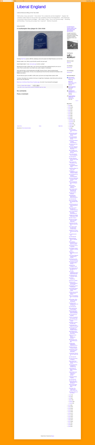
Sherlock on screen (71, 78)
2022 (69, 112)
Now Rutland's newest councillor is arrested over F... (73, 249)
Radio (45, 87)
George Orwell (27, 87)
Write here (69, 62)
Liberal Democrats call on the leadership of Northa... (73, 205)
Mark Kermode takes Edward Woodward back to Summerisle (73, 311)
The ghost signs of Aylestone (72, 193)
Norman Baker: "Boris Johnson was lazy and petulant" (73, 300)
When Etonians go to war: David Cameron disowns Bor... (73, 332)
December (71, 120)
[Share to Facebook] (37, 85)
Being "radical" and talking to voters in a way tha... (73, 362)
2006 (69, 423)
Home (40, 126)
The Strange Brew (72, 86)
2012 (69, 413)
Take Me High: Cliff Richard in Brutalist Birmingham (73, 381)
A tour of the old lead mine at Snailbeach (73, 155)
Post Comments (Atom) (26, 128)
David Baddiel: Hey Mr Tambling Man (73, 286)
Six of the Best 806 (72, 199)
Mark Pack (23, 58)
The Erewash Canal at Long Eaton (73, 246)
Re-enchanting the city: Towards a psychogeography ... (73, 175)
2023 (69, 110)
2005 (69, 424)
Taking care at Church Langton (73, 320)
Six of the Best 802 (72, 379)
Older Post (60, 126)
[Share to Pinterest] (38, 85)
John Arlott (32, 87)
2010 (69, 416)
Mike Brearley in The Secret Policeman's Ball (73, 340)
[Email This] (33, 85)
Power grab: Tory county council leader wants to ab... (73, 389)
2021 (69, 113)
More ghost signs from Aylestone (73, 145)
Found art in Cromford (73, 280)
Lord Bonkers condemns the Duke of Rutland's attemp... (73, 171)
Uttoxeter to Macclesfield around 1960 (73, 252)
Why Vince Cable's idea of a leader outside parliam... (73, 179)
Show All (77, 100)
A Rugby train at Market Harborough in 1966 (73, 216)
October (70, 123)
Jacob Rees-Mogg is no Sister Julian (73, 169)
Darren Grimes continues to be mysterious (72, 186)
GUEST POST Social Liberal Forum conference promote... (73, 374)
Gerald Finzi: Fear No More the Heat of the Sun (73, 224)
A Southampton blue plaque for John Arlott (73, 326)
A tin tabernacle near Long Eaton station (73, 276)
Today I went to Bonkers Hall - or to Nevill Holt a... (73, 296)
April (70, 398)
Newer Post (19, 126)
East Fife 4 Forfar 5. (72, 217)
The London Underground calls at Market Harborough (73, 272)
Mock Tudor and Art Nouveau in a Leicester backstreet (73, 208)
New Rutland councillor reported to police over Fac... (73, 262)
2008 (69, 419)
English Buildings (71, 96)
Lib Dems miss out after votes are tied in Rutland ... (73, 293)
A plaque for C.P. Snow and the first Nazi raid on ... (73, 231)
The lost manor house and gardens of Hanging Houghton (73, 328)
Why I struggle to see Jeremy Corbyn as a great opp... (73, 151)
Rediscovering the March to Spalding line (73, 239)
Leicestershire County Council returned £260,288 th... (73, 350)
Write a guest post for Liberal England (73, 309)
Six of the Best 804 (72, 306)
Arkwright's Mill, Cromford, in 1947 (73, 266)
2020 (69, 115)
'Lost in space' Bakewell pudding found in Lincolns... (73, 256)
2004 (69, 426)
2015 (69, 408)
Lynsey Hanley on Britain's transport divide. (73, 369)
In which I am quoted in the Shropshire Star (73, 318)
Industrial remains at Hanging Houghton (73, 347)
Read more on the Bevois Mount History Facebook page (28, 82)
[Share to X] (36, 85)
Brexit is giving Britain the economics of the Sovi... (73, 201)
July (70, 128)
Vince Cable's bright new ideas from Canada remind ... (73, 227)
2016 (69, 406)
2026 (69, 105)
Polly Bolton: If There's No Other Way (73, 323)
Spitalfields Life (71, 90)
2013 (69, 411)
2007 (69, 421)
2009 (69, 418)
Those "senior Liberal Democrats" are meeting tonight (73, 190)
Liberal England (31, 6)
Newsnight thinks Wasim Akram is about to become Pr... (73, 196)
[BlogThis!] (34, 85)
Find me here (69, 67)
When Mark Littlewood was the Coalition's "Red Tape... (73, 147)
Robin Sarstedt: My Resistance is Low (73, 162)
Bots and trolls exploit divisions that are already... (73, 134)
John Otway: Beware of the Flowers (73, 392)
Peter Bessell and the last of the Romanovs (73, 260)
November (71, 121)
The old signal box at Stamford (73, 315)
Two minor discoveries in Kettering (73, 359)
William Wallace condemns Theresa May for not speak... (73, 242)
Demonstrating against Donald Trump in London (73, 289)
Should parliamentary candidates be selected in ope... (73, 365)
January (70, 403)
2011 (69, 414)
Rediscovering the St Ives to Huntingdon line (73, 182)
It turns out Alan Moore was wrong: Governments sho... (73, 212)
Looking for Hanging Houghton (73, 377)
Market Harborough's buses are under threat (73, 385)
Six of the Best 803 (72, 356)
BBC (21, 87)
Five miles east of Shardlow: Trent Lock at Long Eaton (73, 304)
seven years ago (32, 64)
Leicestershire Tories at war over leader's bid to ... (73, 354)
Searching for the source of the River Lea (73, 130)
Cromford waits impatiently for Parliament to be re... (73, 344)
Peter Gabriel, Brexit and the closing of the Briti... (73, 137)
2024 (69, 108)
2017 (69, 405)
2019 (69, 117)
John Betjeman (36, 87)
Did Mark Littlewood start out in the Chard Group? (73, 159)
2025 (69, 107)
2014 (69, 410)
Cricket (23, 87)
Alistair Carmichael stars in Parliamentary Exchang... (72, 337)
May (70, 396)
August (70, 126)
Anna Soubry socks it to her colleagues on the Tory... (73, 269)
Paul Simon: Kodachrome (72, 278)
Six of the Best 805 (72, 236)
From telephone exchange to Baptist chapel (73, 165)
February (71, 401)
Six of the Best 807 (72, 156)
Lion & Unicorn (71, 77)
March (70, 399)
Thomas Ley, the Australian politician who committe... (73, 283)
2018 (69, 118)
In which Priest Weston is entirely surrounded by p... (73, 141)
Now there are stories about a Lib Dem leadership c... (73, 220)
